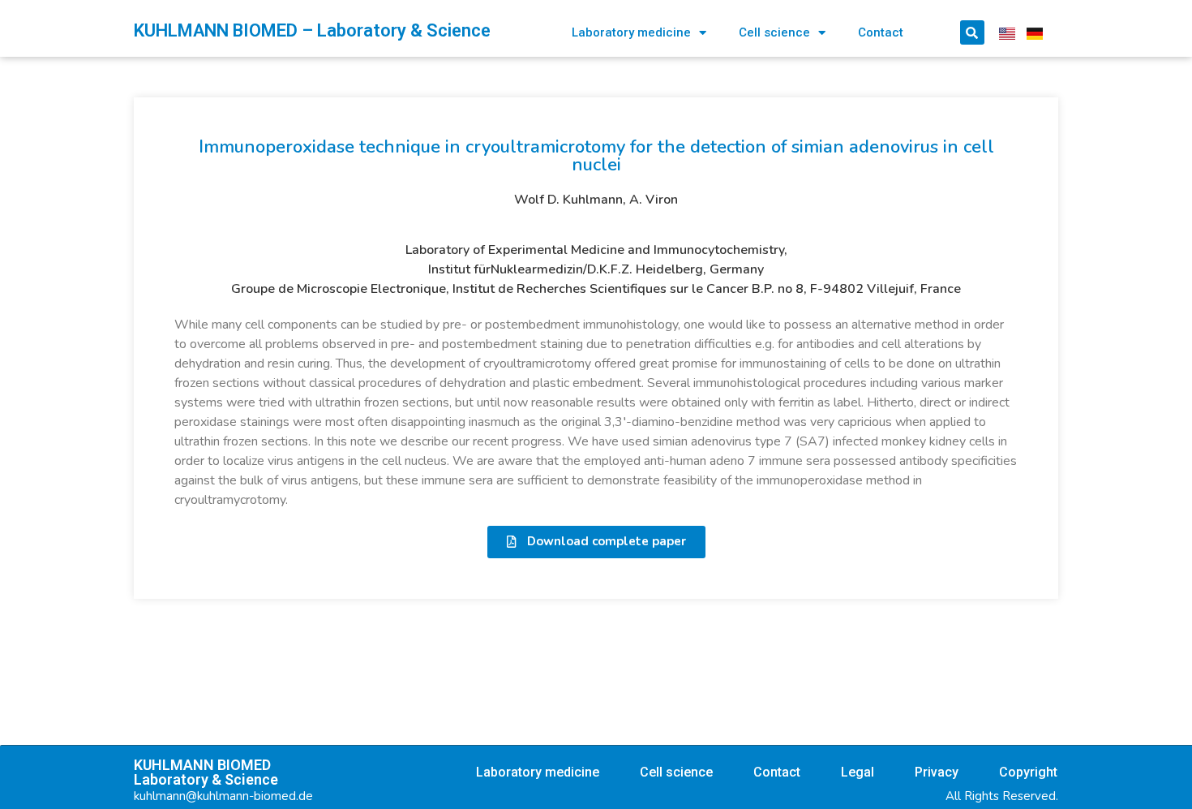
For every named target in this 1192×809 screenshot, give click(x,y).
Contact (880, 32)
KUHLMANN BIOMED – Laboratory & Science (312, 30)
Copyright (1028, 772)
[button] (596, 542)
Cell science (774, 32)
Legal (857, 772)
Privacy (936, 772)
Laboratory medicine (631, 32)
